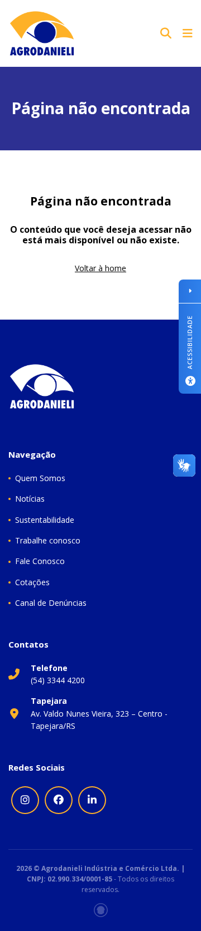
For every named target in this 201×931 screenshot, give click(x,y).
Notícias (30, 498)
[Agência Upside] (101, 910)
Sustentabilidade (44, 519)
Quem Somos (40, 478)
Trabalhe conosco (47, 540)
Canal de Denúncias (51, 602)
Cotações (32, 582)
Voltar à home (100, 268)
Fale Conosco (40, 561)
